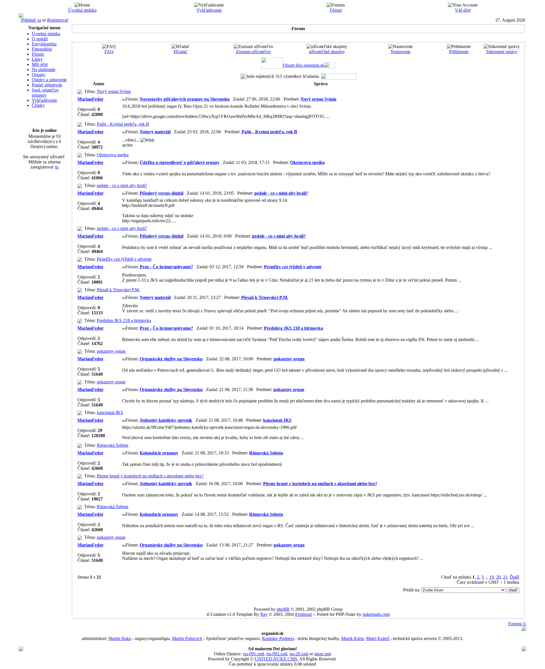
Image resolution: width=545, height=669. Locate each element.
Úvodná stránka (82, 10)
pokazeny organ (111, 351)
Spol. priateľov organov (45, 92)
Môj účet (40, 64)
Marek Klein (352, 638)
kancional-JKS (110, 412)
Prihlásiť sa (31, 20)
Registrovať (57, 20)
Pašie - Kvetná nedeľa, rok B (123, 124)
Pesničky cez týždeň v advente (124, 259)
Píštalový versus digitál (161, 193)
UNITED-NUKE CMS (276, 658)
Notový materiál (155, 131)
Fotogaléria (42, 49)
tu (56, 167)
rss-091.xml (253, 653)
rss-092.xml (276, 653)
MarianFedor (90, 99)
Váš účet (463, 10)
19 (491, 577)
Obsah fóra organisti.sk (303, 65)
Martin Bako (119, 638)
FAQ (109, 51)
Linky (37, 59)
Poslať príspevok (47, 84)
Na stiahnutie (43, 69)
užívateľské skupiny (327, 51)
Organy (38, 74)
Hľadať (180, 51)
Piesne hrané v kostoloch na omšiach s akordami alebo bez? (150, 475)
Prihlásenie (459, 51)
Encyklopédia (44, 43)
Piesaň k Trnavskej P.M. (118, 289)
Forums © (517, 623)
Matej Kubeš (378, 638)
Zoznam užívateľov (253, 51)
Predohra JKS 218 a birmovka (124, 320)
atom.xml (322, 653)
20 (498, 577)
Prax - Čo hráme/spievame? (166, 266)
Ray (264, 614)
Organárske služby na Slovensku (171, 358)
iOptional (303, 614)
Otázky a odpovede (49, 79)
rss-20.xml (299, 653)
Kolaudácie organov (159, 452)
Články (38, 105)
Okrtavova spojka (113, 154)
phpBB (283, 609)
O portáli (40, 38)
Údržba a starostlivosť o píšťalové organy (179, 162)
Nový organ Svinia (114, 91)
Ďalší (514, 577)
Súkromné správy (501, 51)
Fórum (336, 10)
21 (505, 577)
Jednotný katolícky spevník (166, 420)
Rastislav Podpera (278, 638)
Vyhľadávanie (209, 10)
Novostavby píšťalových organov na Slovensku (185, 99)
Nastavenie (400, 51)
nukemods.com (376, 614)
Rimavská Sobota (112, 445)
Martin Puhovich (187, 638)
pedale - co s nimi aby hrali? (122, 185)
